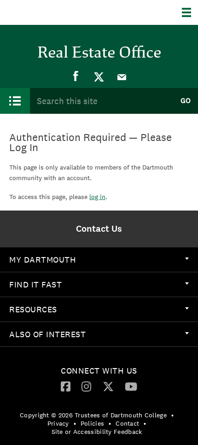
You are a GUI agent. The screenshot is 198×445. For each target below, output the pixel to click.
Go (186, 100)
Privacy (58, 423)
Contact (127, 423)
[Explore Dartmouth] (190, 12)
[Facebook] (75, 76)
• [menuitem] (172, 415)
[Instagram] (86, 386)
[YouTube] (131, 386)
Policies (92, 423)
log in (97, 197)
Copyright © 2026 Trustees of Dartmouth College (93, 415)
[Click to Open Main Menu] (15, 101)
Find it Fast (35, 284)
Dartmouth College (54, 12)
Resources (33, 309)
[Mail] (122, 76)
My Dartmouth (42, 259)
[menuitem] (75, 76)
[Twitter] (99, 76)
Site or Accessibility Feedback (97, 431)
